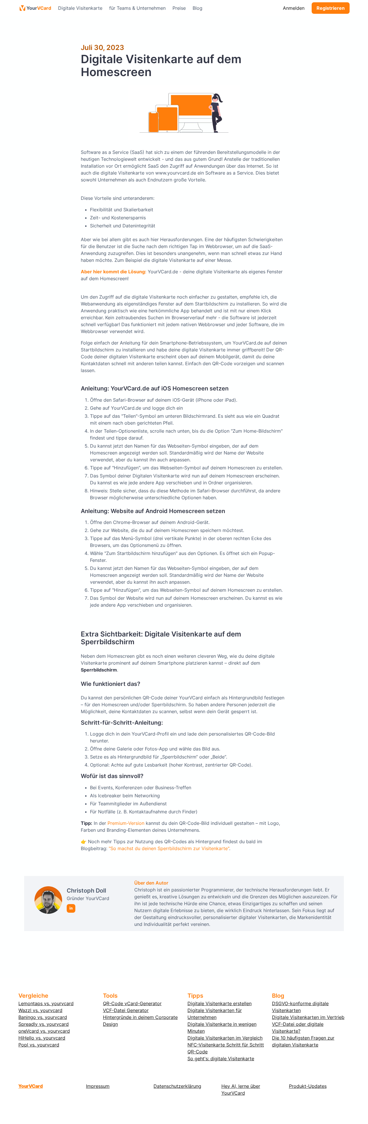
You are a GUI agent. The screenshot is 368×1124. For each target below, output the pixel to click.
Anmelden (293, 8)
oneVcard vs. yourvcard (44, 1031)
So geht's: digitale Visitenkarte (220, 1058)
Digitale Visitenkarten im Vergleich (224, 1038)
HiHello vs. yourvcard (41, 1038)
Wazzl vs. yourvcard (40, 1010)
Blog (197, 8)
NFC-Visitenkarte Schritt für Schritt (225, 1045)
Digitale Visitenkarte (80, 8)
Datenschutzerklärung (177, 1086)
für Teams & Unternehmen (137, 8)
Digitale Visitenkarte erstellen (219, 1003)
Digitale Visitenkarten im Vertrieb (308, 1017)
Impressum (98, 1086)
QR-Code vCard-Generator (132, 1003)
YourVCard (30, 1086)
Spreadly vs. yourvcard (43, 1024)
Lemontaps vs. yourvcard (46, 1003)
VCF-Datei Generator (126, 1010)
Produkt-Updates (308, 1086)
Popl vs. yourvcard (38, 1045)
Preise (179, 8)
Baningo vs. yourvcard (42, 1017)
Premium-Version (126, 823)
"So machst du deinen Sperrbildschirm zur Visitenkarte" (169, 848)
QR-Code (197, 1052)
